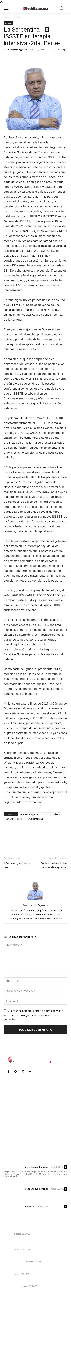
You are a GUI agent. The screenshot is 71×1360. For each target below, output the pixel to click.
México (56, 814)
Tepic (19, 818)
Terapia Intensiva (34, 818)
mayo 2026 (13, 1328)
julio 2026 (12, 1317)
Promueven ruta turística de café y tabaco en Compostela (35, 1243)
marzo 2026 (13, 1340)
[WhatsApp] (33, 58)
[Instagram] (15, 1071)
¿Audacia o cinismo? (17, 1281)
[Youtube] (30, 1071)
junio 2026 (12, 1323)
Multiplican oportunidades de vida (27, 1269)
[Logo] (35, 1059)
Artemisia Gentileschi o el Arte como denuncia (29, 1227)
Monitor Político (14, 1261)
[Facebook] (7, 58)
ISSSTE (46, 814)
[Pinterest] (25, 58)
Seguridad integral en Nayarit (24, 1257)
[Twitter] (16, 58)
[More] (43, 58)
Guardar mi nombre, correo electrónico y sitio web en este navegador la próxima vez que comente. (33, 1015)
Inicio (6, 16)
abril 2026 (12, 1334)
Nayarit (9, 818)
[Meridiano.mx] (35, 8)
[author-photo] (36, 899)
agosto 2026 (14, 1311)
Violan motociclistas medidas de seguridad (53, 865)
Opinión (17, 16)
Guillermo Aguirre (17, 49)
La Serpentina (12, 1286)
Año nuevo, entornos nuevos (17, 865)
